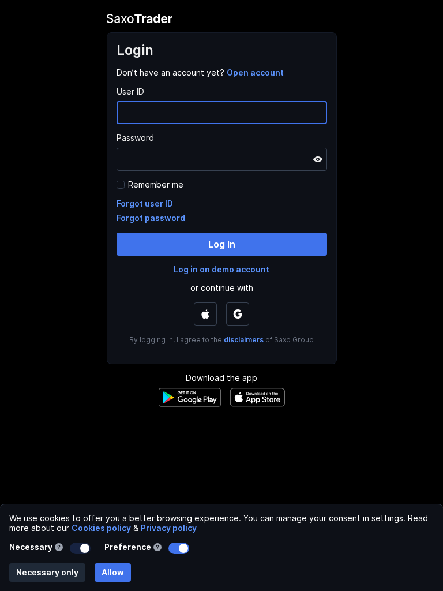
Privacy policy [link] (169, 528)
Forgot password (151, 218)
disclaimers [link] (244, 339)
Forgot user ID (145, 203)
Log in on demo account (221, 269)
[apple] (205, 314)
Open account (255, 72)
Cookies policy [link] (101, 528)
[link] (255, 72)
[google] (237, 314)
